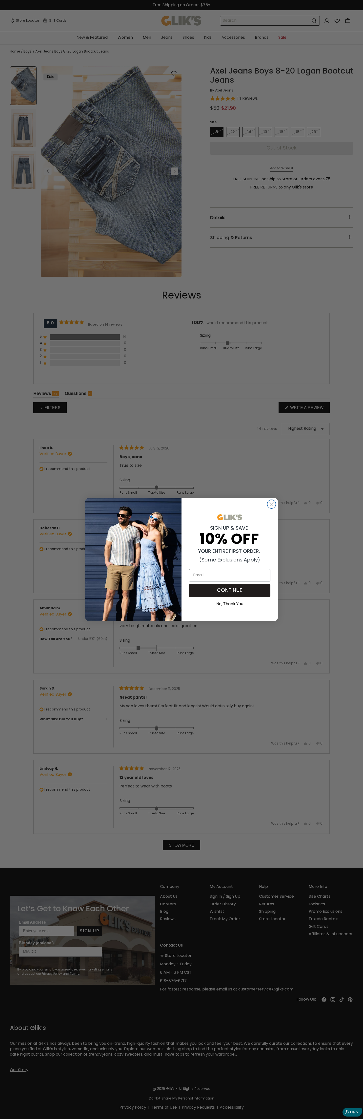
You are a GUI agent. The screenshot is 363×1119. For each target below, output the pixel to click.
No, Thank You (229, 603)
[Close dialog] (271, 504)
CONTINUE (229, 591)
